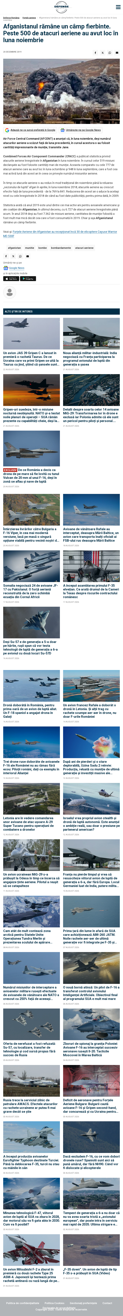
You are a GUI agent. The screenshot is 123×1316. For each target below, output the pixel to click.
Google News (16, 267)
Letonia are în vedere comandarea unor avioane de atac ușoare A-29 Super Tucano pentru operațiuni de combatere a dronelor (28, 823)
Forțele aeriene (29, 18)
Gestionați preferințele (83, 1303)
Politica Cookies (54, 1303)
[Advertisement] (91, 461)
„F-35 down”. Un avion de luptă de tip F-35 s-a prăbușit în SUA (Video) (90, 1271)
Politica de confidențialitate (22, 1303)
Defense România (11, 18)
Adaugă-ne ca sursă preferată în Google (33, 130)
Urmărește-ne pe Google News (83, 130)
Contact (107, 1303)
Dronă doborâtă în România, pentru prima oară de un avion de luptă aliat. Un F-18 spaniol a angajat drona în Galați (30, 711)
